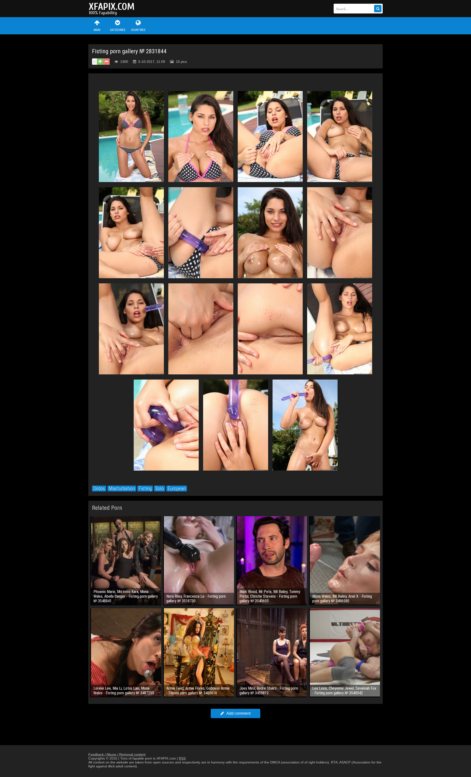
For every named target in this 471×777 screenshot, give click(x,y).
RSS (182, 758)
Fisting (145, 488)
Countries (138, 30)
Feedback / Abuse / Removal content (116, 754)
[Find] (377, 8)
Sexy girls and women (112, 8)
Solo (159, 488)
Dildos (99, 488)
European (177, 488)
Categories (117, 30)
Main (97, 30)
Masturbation (122, 488)
